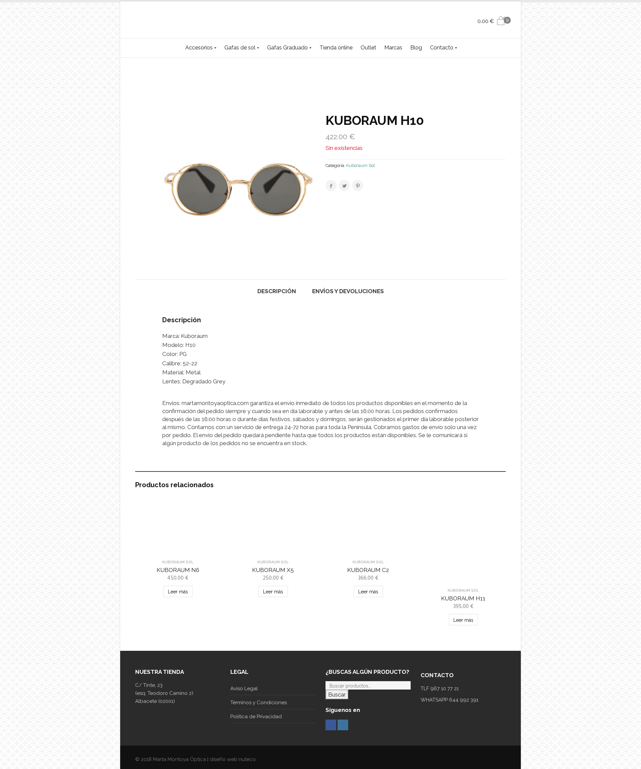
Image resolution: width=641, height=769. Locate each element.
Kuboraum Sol (360, 165)
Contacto (441, 47)
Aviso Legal (244, 689)
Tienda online (336, 47)
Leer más (178, 591)
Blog (416, 47)
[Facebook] (331, 725)
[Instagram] (343, 725)
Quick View (177, 550)
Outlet (368, 47)
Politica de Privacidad (256, 717)
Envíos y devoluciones (348, 291)
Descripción (276, 291)
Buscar (337, 694)
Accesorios (199, 47)
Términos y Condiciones (258, 703)
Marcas (393, 47)
